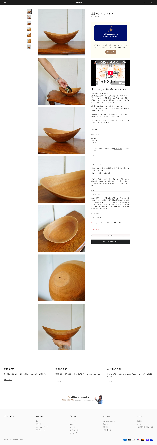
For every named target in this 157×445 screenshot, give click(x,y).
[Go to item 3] (29, 23)
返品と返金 (39, 424)
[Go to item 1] (29, 11)
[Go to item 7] (29, 46)
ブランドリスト (74, 427)
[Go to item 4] (29, 29)
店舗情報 (105, 424)
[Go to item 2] (29, 17)
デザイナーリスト (75, 430)
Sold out (111, 235)
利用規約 (139, 421)
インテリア (73, 421)
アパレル (72, 424)
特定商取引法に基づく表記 (145, 427)
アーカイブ (73, 433)
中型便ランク (95, 194)
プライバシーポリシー (143, 424)
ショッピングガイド (42, 427)
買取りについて (40, 430)
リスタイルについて (109, 421)
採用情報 (105, 427)
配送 (37, 421)
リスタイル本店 (96, 217)
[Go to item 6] (29, 40)
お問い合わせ (118, 149)
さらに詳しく (8, 379)
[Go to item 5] (29, 35)
